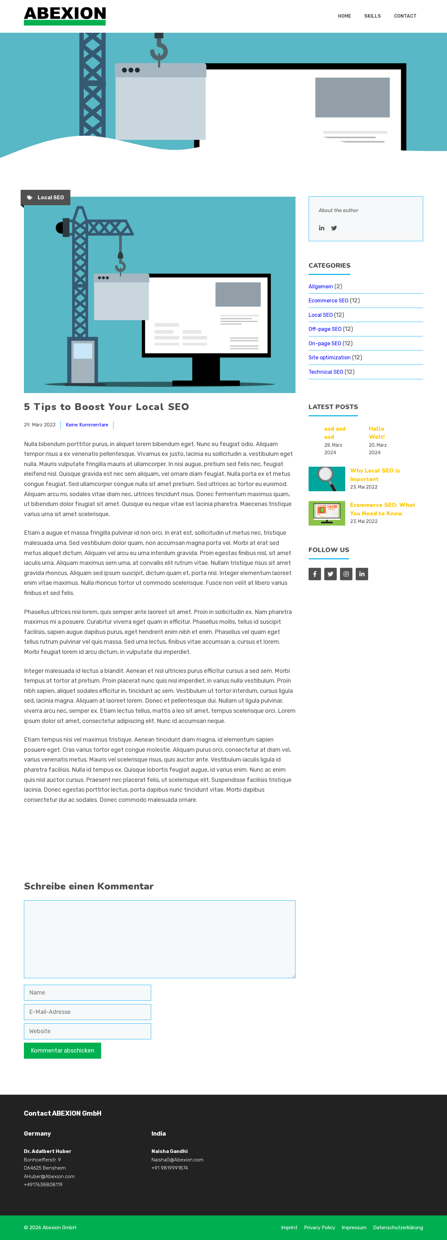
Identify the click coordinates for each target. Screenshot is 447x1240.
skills (372, 16)
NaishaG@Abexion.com (178, 1160)
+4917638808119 (43, 1185)
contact (405, 16)
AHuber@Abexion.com (49, 1176)
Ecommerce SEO (329, 300)
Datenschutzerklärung (398, 1228)
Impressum (354, 1228)
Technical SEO (326, 372)
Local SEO (51, 197)
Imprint (289, 1228)
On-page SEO (325, 343)
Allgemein (321, 286)
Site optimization (330, 357)
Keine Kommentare (87, 425)
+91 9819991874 (170, 1168)
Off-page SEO (325, 329)
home (344, 16)
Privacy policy (319, 1228)
